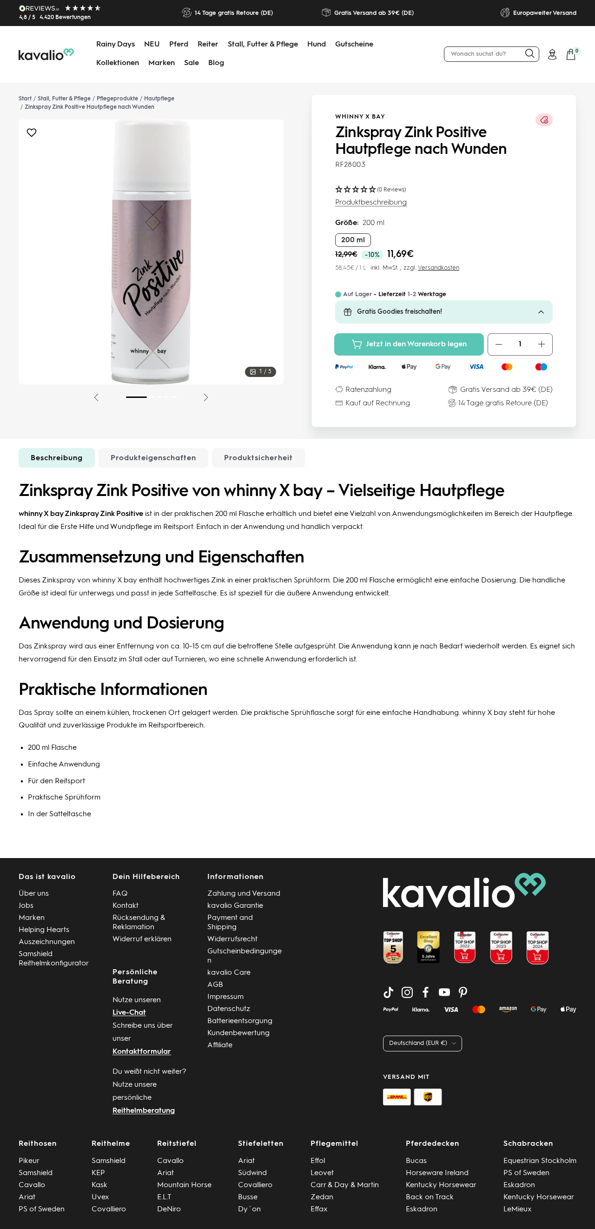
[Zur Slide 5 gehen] (174, 397)
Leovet (322, 1173)
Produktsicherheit (258, 458)
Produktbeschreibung (371, 202)
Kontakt (125, 906)
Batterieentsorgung (239, 1021)
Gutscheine (354, 44)
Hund (316, 44)
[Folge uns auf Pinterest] (463, 992)
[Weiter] (206, 397)
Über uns (34, 894)
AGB (215, 985)
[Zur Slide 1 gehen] (136, 397)
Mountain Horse (184, 1185)
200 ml (353, 240)
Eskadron (421, 1209)
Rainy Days (115, 44)
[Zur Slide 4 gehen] (166, 397)
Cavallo (32, 1185)
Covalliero (109, 1209)
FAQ (120, 894)
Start (25, 99)
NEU (152, 44)
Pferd (178, 44)
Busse (248, 1197)
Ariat (27, 1197)
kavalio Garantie (235, 906)
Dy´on (249, 1209)
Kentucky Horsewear (441, 1185)
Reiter (208, 44)
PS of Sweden (42, 1209)
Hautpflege (159, 99)
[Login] (552, 54)
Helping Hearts (44, 930)
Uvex (100, 1197)
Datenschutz (228, 1009)
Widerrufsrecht (232, 939)
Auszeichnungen (47, 942)
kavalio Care (229, 973)
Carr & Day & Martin (345, 1185)
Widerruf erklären (142, 939)
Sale (191, 63)
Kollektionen (117, 63)
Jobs (26, 906)
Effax (319, 1209)
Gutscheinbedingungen (244, 956)
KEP (98, 1173)
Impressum (225, 997)
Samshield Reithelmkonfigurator (54, 959)
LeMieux (517, 1209)
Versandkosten (438, 268)
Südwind (252, 1173)
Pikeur (29, 1161)
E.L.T (164, 1197)
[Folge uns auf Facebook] (425, 992)
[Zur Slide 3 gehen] (159, 397)
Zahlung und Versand (243, 894)
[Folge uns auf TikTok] (388, 992)
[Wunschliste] (31, 135)
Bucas (416, 1161)
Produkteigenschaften (153, 458)
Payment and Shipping (230, 922)
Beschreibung (57, 458)
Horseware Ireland (437, 1173)
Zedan (322, 1197)
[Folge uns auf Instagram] (407, 992)
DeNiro (169, 1209)
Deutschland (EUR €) (418, 1043)
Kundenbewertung (238, 1033)
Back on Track (430, 1197)
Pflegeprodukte (117, 99)
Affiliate (219, 1045)
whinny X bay (360, 117)
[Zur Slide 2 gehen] (151, 397)
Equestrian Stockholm (539, 1161)
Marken (161, 63)
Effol (318, 1161)
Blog (216, 63)
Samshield (36, 1173)
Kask (99, 1185)
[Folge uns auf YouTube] (444, 992)
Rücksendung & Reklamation (138, 922)
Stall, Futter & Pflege (263, 44)
